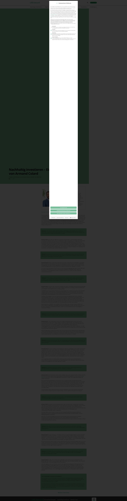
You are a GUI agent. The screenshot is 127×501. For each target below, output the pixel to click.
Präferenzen (53, 217)
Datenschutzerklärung (53, 14)
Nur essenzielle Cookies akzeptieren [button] (63, 213)
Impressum (66, 217)
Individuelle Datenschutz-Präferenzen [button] (63, 210)
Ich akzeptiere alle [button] (63, 207)
